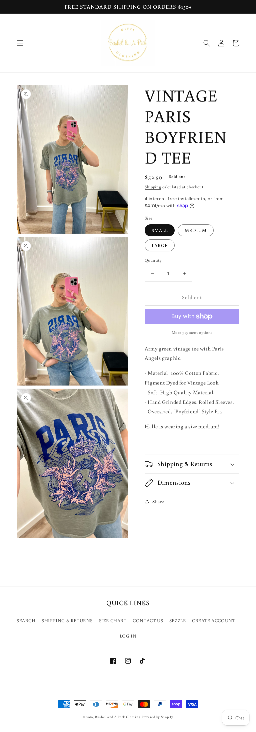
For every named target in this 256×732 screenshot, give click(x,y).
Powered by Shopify (157, 717)
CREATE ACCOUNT (213, 621)
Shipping (153, 186)
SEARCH (26, 621)
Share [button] (158, 501)
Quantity (153, 260)
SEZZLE (177, 621)
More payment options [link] (192, 332)
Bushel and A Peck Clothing (117, 717)
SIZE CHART (113, 621)
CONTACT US (148, 621)
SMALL (160, 230)
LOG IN (128, 636)
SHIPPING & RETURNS (67, 621)
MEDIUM (196, 230)
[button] (20, 43)
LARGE (160, 245)
